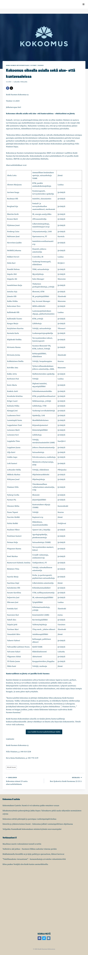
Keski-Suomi (11, 767)
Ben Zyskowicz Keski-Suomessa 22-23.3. (66, 780)
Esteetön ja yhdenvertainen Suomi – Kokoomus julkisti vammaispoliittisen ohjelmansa (38, 824)
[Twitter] (44, 938)
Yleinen (41, 65)
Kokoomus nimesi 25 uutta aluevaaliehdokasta (17, 781)
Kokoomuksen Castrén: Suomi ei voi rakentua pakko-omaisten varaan (31, 805)
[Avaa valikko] (83, 4)
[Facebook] (7, 88)
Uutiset (33, 65)
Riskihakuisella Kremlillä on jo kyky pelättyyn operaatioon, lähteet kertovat (33, 854)
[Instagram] (48, 938)
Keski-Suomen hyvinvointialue (17, 65)
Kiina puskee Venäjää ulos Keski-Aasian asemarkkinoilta (25, 864)
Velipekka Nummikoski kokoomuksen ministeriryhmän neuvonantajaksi (32, 829)
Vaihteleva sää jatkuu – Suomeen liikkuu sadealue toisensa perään (30, 849)
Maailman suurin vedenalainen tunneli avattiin (22, 844)
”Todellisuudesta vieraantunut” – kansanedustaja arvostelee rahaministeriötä (34, 859)
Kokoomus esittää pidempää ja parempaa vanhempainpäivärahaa (29, 819)
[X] (11, 88)
